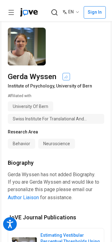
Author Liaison (23, 197)
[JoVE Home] (29, 12)
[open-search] (54, 12)
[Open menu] (11, 12)
